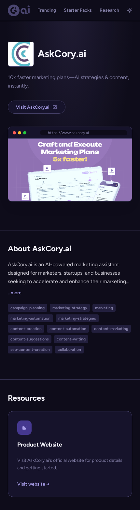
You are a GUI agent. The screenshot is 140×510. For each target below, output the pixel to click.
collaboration (69, 349)
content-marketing (111, 328)
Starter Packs (78, 10)
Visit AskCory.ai (32, 107)
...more (14, 293)
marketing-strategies (77, 318)
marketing (104, 308)
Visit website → (33, 484)
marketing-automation (30, 318)
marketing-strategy (69, 308)
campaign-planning (27, 308)
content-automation (67, 328)
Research (109, 10)
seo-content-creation (30, 349)
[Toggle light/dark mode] (129, 10)
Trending (47, 10)
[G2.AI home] (19, 10)
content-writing (71, 339)
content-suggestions (29, 339)
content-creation (26, 328)
